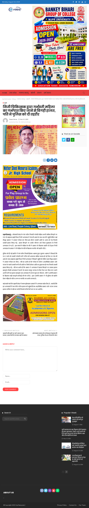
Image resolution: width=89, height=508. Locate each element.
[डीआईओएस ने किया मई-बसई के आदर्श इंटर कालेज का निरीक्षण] (66, 446)
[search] (84, 93)
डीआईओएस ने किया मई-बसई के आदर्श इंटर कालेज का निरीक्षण (79, 445)
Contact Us (72, 505)
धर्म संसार (47, 93)
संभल (39, 93)
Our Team (82, 505)
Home (4, 93)
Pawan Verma (13, 119)
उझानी (5, 102)
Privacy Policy (62, 505)
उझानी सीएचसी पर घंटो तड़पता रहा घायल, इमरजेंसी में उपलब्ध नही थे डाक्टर (15, 334)
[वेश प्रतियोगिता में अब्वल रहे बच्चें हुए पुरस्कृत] (66, 420)
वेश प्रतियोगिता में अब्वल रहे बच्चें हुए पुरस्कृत (77, 420)
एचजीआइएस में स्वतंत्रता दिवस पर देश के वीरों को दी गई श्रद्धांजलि (78, 458)
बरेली (33, 93)
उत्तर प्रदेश (13, 93)
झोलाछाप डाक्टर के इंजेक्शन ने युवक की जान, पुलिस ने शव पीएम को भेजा (45, 334)
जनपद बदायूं (24, 93)
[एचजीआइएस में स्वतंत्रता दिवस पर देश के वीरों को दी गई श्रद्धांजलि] (66, 458)
